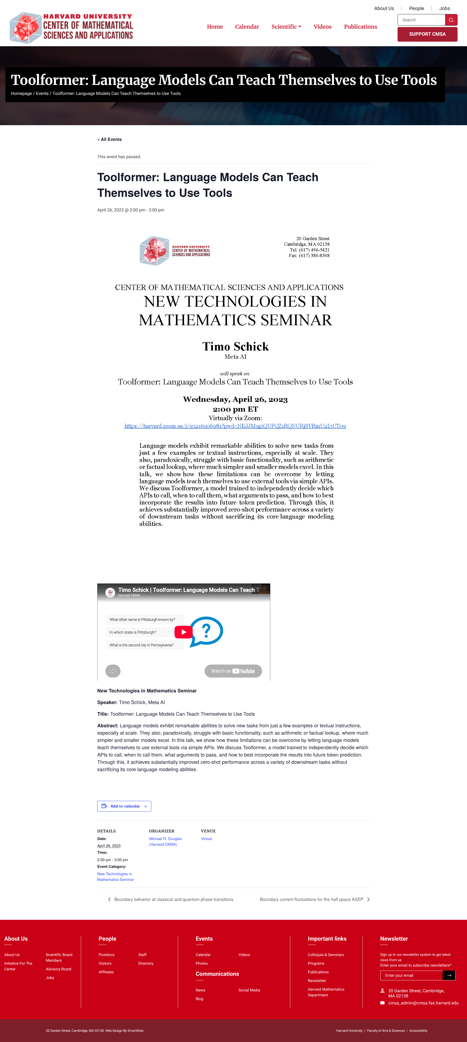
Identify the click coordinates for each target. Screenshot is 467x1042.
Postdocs (107, 955)
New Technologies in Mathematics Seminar (115, 876)
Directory (146, 963)
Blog (199, 999)
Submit (449, 975)
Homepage (21, 93)
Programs (316, 963)
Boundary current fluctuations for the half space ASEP (312, 899)
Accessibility (418, 1031)
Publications (360, 27)
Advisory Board (58, 969)
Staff (142, 955)
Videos (323, 27)
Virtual (206, 838)
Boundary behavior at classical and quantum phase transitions (173, 899)
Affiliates (106, 972)
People (416, 8)
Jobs (444, 8)
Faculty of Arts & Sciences (386, 1031)
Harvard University (349, 1031)
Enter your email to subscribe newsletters (415, 965)
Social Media (249, 990)
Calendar (247, 27)
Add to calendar (125, 806)
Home (215, 27)
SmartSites (136, 1031)
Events (42, 93)
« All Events (109, 139)
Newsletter (317, 981)
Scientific (284, 27)
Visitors (105, 963)
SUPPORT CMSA (427, 34)
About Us (384, 8)
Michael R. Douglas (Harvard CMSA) (165, 841)
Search (451, 19)
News (200, 990)
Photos (202, 963)
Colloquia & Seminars (326, 955)
